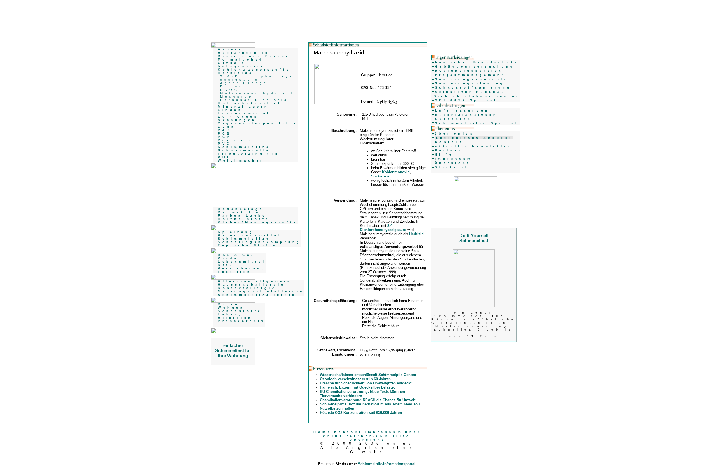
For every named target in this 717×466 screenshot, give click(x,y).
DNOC (229, 89)
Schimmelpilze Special (476, 123)
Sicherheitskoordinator (477, 96)
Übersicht (367, 439)
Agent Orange (244, 83)
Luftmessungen (462, 110)
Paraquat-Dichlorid (254, 99)
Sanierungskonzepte (472, 79)
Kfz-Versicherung (242, 266)
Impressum (384, 431)
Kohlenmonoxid (396, 172)
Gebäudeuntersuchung (475, 66)
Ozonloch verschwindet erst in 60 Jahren (355, 379)
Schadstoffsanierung (473, 87)
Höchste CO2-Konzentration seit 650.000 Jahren (361, 412)
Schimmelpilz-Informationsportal (386, 464)
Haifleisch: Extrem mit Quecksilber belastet (357, 387)
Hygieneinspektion (469, 70)
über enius (454, 133)
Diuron (231, 86)
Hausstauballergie (251, 284)
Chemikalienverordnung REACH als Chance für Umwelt (367, 400)
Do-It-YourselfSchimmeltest (473, 238)
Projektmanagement (470, 75)
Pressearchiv (241, 321)
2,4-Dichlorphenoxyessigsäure (383, 227)
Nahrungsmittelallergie (261, 291)
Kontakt (348, 431)
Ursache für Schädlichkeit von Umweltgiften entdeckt (365, 383)
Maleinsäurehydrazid (257, 93)
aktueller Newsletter (473, 146)
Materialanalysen (466, 114)
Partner (359, 436)
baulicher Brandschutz (477, 62)
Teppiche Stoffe (247, 245)
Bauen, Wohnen (231, 306)
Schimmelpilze (244, 238)
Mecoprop (236, 96)
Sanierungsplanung (470, 83)
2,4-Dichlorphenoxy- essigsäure (256, 78)
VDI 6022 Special (466, 100)
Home (322, 431)
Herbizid (416, 234)
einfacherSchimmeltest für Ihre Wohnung (233, 350)
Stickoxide (380, 176)
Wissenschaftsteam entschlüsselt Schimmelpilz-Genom (368, 375)
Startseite (453, 167)
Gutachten (453, 119)
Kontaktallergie (247, 288)
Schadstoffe (240, 311)
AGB (382, 436)
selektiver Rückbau (470, 91)
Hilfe (401, 436)
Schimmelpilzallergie (257, 294)
